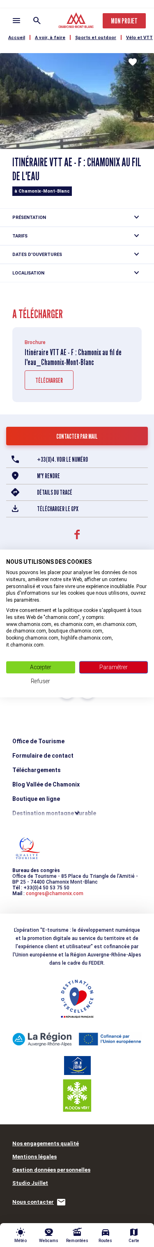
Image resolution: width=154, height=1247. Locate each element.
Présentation (29, 217)
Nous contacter (33, 1202)
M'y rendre (48, 476)
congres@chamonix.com (54, 893)
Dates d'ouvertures (37, 254)
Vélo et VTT (139, 37)
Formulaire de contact (43, 755)
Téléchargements (36, 770)
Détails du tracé (54, 492)
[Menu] (16, 20)
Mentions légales (34, 1157)
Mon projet (124, 20)
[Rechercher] (37, 20)
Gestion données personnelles (51, 1170)
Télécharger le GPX (57, 509)
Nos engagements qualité (45, 1143)
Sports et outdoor (95, 37)
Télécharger (49, 380)
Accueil (16, 37)
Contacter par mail (77, 436)
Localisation (28, 273)
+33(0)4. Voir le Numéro (62, 459)
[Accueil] (77, 21)
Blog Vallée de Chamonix (46, 784)
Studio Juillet (30, 1183)
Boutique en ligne (36, 799)
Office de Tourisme (38, 741)
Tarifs (20, 236)
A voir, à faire (50, 37)
